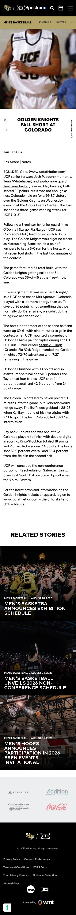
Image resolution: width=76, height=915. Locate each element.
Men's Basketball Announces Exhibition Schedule (35, 609)
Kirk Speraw (45, 297)
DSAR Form (40, 867)
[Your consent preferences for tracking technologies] (7, 907)
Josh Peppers (44, 177)
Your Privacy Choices (16, 875)
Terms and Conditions (16, 867)
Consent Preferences (37, 859)
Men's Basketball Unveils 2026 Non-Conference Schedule (35, 683)
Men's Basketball (16, 598)
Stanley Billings (50, 345)
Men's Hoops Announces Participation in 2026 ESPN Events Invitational (32, 753)
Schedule (44, 22)
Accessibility (11, 883)
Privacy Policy (11, 859)
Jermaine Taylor (15, 186)
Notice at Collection (45, 875)
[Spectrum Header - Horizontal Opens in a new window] (36, 8)
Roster (61, 22)
